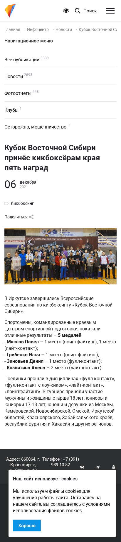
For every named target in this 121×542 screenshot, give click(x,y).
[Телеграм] (97, 466)
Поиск (90, 11)
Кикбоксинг (22, 203)
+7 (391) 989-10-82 (65, 461)
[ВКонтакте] (82, 466)
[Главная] (10, 11)
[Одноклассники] (113, 466)
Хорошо (27, 525)
